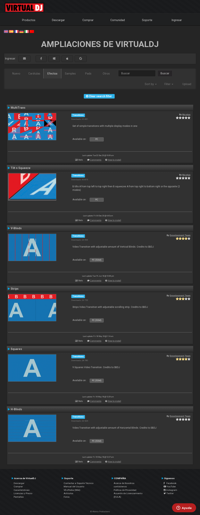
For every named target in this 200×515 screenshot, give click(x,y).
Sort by (150, 84)
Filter (167, 84)
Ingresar (177, 20)
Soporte (147, 20)
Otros (106, 73)
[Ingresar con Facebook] (41, 58)
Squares (16, 349)
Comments (95, 160)
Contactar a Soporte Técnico (78, 483)
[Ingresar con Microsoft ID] (54, 58)
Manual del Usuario (74, 486)
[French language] (16, 31)
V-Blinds (16, 228)
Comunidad (117, 20)
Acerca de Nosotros (124, 483)
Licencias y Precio (23, 493)
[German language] (21, 31)
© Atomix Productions (100, 511)
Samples (70, 73)
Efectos (52, 73)
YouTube (171, 486)
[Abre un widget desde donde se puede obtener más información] (184, 508)
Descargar (58, 20)
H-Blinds (16, 409)
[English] (6, 31)
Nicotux (186, 114)
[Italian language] (26, 31)
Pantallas (19, 496)
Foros (67, 496)
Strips (15, 288)
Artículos (68, 493)
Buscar (165, 73)
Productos (28, 20)
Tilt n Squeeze (20, 168)
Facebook (170, 483)
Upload (186, 84)
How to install (114, 160)
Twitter (170, 493)
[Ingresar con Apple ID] (67, 58)
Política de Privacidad (125, 490)
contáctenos (120, 486)
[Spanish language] (11, 31)
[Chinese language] (32, 31)
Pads (88, 73)
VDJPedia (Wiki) (72, 490)
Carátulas (34, 73)
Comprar (88, 20)
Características (21, 490)
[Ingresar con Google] (81, 58)
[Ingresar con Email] (24, 58)
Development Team (180, 235)
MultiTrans (18, 107)
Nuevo (16, 73)
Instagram (171, 490)
